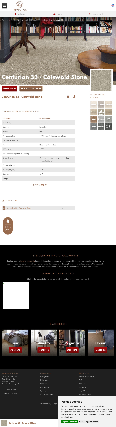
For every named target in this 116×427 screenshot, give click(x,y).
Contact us (82, 350)
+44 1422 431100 (10, 352)
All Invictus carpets (46, 357)
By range (43, 353)
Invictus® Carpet (30, 20)
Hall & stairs (44, 350)
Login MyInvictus (85, 353)
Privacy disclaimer (45, 416)
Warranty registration (86, 339)
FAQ (80, 343)
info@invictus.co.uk (10, 356)
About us (82, 346)
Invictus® (17, 20)
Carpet (55, 366)
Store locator (21, 14)
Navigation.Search (97, 14)
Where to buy (9, 88)
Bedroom (43, 346)
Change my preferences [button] (88, 422)
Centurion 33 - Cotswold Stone (19, 170)
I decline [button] (73, 422)
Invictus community (27, 223)
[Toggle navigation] (4, 5)
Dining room (44, 339)
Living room (44, 343)
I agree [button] (65, 422)
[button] (16, 258)
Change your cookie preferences (25, 416)
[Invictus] (20, 6)
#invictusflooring (85, 357)
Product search (44, 20)
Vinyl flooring (45, 366)
